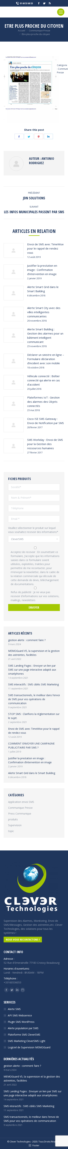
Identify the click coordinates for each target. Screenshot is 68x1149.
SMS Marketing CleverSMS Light (26, 1041)
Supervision (15, 825)
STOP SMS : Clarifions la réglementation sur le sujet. (33, 716)
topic (11, 831)
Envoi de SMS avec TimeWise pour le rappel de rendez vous (45, 248)
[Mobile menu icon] (60, 12)
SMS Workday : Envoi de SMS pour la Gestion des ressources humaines (45, 444)
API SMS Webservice (20, 1015)
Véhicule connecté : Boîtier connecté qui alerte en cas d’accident (43, 380)
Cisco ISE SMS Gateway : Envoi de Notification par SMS (45, 421)
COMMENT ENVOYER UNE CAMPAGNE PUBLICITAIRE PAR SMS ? (31, 745)
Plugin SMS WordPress (21, 1022)
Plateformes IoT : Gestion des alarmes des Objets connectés (43, 402)
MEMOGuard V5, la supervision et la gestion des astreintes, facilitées (34, 653)
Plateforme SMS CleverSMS (24, 1034)
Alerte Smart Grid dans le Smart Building (43, 289)
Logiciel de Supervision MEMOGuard (29, 1047)
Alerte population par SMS (23, 1028)
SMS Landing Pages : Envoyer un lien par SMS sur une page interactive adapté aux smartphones (32, 669)
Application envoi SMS (21, 802)
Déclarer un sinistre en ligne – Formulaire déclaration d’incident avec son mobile (45, 359)
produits (13, 819)
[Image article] (14, 250)
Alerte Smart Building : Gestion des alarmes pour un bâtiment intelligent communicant (45, 335)
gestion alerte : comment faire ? (27, 640)
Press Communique (19, 813)
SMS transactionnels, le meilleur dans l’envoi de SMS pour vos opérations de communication (34, 699)
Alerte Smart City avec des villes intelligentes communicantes (43, 312)
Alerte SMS (14, 1009)
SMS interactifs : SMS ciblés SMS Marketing (33, 684)
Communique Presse (20, 807)
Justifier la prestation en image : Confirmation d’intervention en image (42, 270)
